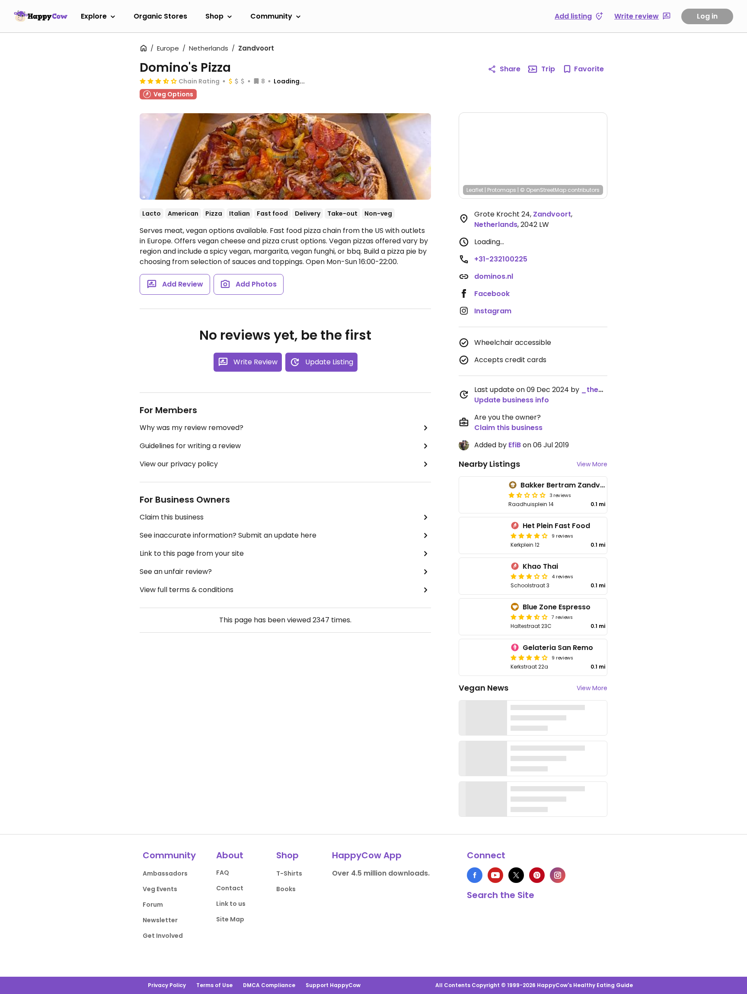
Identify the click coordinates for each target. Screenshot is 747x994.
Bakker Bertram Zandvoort (568, 485)
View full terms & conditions (186, 590)
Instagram (492, 311)
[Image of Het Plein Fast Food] (483, 535)
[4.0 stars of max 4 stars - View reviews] (529, 535)
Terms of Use (214, 985)
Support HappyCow (333, 985)
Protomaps (501, 190)
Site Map (230, 919)
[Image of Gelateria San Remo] (483, 657)
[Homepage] (40, 16)
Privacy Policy (167, 985)
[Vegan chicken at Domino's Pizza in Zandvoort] (285, 156)
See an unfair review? (176, 572)
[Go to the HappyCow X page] (516, 875)
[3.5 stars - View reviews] (529, 617)
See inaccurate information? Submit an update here (228, 535)
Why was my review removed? (191, 428)
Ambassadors (165, 873)
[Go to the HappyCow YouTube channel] (495, 875)
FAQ (222, 872)
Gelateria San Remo (558, 648)
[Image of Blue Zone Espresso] (483, 617)
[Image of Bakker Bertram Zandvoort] (482, 495)
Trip (548, 69)
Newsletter (160, 920)
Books (286, 889)
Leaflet (474, 190)
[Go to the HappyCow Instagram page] (557, 875)
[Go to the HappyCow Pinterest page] (537, 875)
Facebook (492, 294)
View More (592, 464)
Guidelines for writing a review (190, 446)
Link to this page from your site (192, 553)
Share (510, 69)
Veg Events (160, 889)
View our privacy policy (179, 464)
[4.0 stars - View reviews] (529, 657)
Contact (229, 888)
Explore (94, 16)
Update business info (511, 400)
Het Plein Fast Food (556, 526)
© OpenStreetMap (543, 190)
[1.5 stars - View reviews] (527, 495)
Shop (214, 16)
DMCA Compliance (269, 985)
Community (271, 16)
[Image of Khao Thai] (483, 576)
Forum (153, 904)
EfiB (514, 445)
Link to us (231, 903)
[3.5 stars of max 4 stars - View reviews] (158, 81)
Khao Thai (540, 566)
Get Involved (163, 935)
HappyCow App (367, 855)
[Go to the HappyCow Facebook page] (474, 875)
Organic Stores (160, 16)
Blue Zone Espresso (557, 607)
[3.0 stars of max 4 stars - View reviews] (529, 576)
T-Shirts (289, 873)
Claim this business (172, 517)
